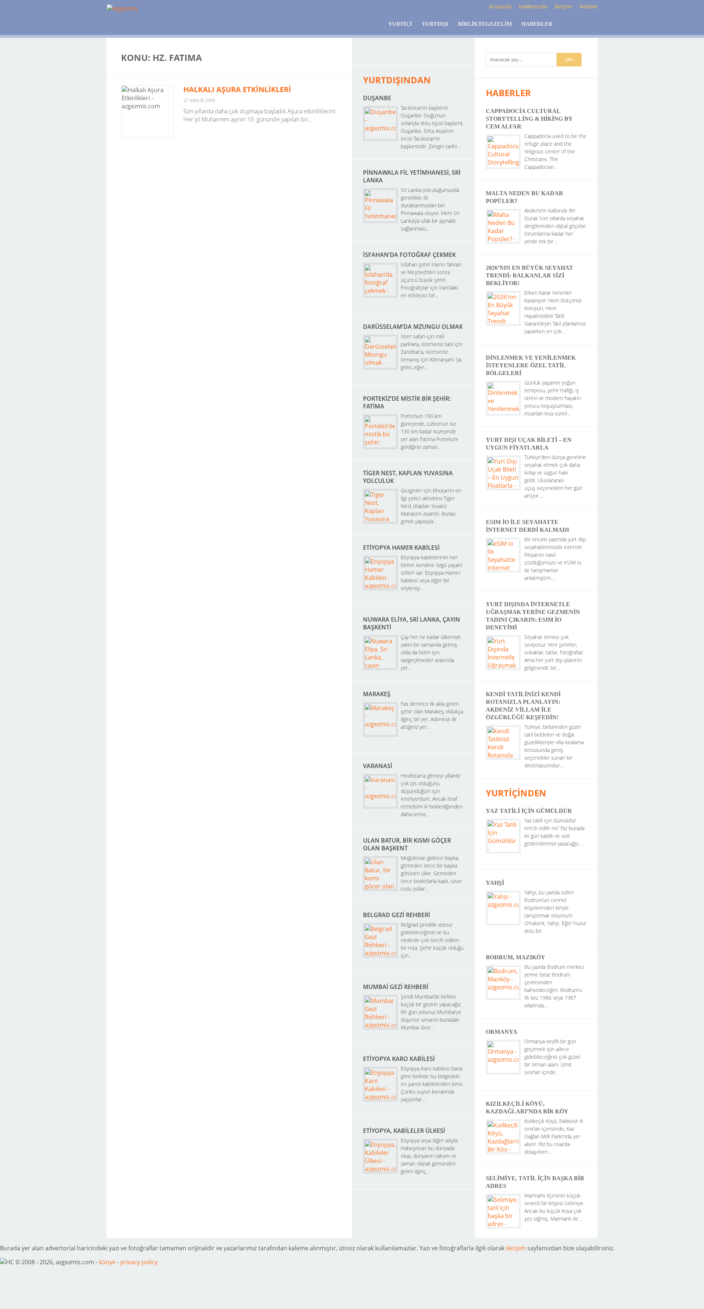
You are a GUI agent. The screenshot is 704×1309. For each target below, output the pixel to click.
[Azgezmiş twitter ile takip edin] (395, 55)
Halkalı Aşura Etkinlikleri (237, 89)
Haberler (537, 24)
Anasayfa (500, 6)
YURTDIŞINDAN (397, 80)
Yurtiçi (400, 24)
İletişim (563, 6)
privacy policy (139, 1262)
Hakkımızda (533, 6)
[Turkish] (588, 24)
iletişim (516, 1248)
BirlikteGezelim (485, 24)
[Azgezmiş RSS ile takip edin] (377, 55)
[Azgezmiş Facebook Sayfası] (413, 55)
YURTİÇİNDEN (516, 793)
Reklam (589, 6)
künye (107, 1262)
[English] (567, 24)
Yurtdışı (435, 24)
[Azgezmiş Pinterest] (449, 55)
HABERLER (508, 93)
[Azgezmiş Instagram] (431, 55)
